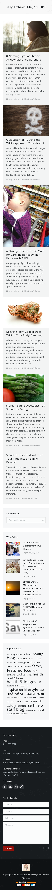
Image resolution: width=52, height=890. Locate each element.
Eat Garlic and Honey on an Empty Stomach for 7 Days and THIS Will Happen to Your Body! (33, 566)
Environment (14, 666)
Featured (14, 670)
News (32, 697)
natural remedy (13, 697)
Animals (27, 654)
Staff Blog (15, 709)
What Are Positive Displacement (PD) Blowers (32, 545)
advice (9, 654)
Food (27, 670)
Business (22, 658)
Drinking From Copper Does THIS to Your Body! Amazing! (24, 333)
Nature (24, 697)
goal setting (24, 674)
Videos (24, 713)
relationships (22, 701)
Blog (11, 658)
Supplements (31, 710)
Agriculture (17, 654)
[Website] (21, 786)
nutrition (41, 698)
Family (37, 666)
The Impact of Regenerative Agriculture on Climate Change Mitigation (33, 626)
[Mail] (16, 786)
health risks (11, 686)
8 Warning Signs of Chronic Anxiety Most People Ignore (23, 57)
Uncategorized (13, 713)
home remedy (22, 686)
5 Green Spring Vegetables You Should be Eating (25, 407)
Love (42, 689)
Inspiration (15, 689)
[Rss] (10, 786)
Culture (38, 659)
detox (9, 662)
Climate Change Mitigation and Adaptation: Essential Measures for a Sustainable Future (33, 588)
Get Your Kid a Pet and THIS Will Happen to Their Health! (34, 606)
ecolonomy (33, 662)
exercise (27, 666)
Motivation (15, 693)
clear (44, 848)
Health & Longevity (24, 681)
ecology (22, 662)
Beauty (38, 653)
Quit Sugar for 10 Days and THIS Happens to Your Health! (25, 141)
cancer (31, 658)
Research (36, 701)
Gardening (11, 675)
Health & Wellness (32, 99)
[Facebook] (4, 786)
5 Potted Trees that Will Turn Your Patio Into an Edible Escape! (24, 458)
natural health (35, 693)
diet (15, 662)
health (38, 674)
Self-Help (35, 705)
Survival (41, 710)
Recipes (11, 701)
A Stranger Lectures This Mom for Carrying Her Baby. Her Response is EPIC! (25, 254)
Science (22, 705)
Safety (11, 705)
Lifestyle (31, 689)
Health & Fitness (15, 678)
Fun (35, 670)
